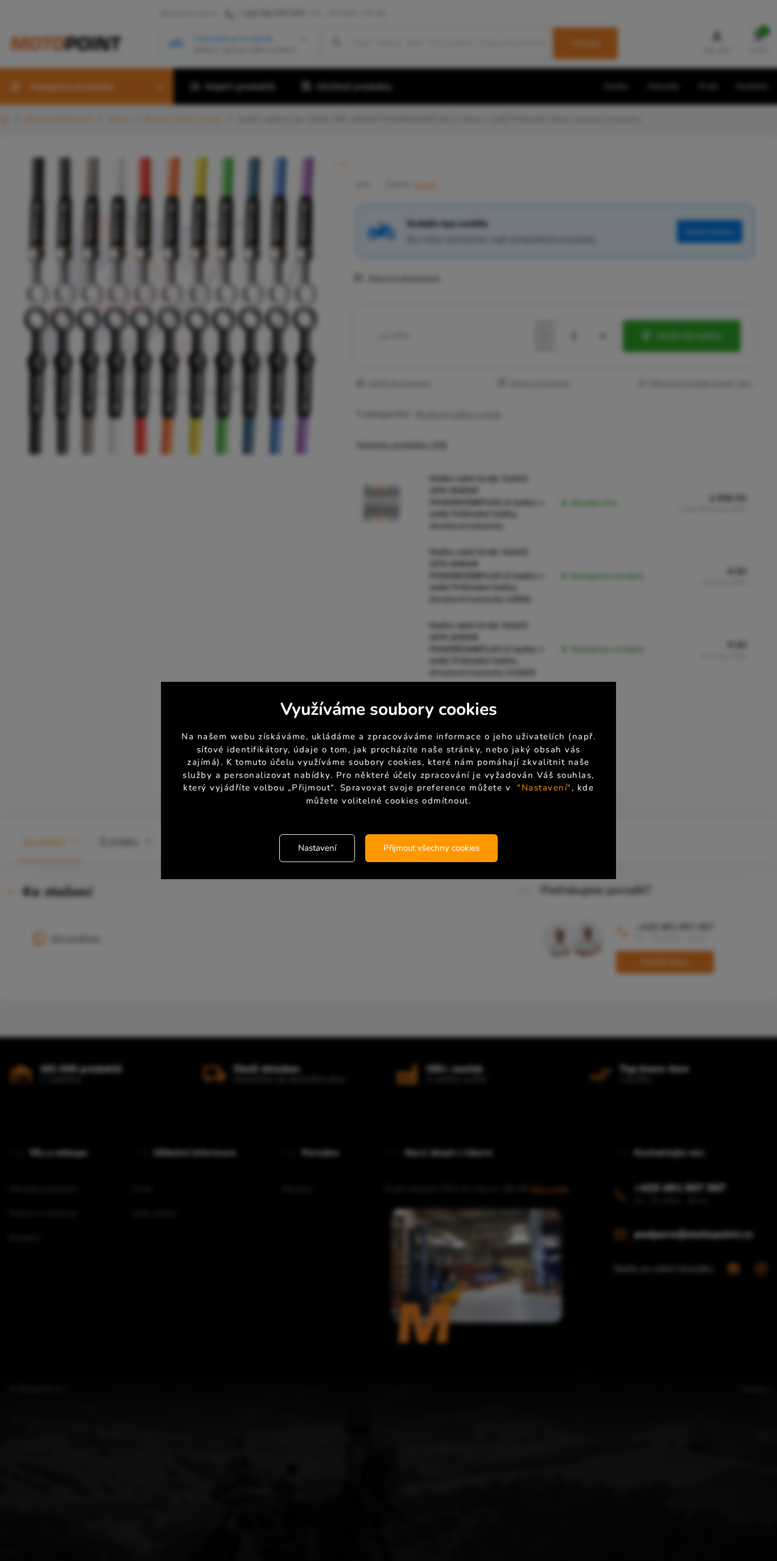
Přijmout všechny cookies (431, 848)
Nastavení (317, 848)
